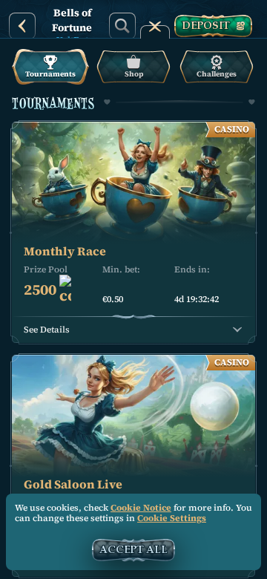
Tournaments (50, 74)
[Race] (155, 26)
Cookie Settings (171, 519)
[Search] (122, 26)
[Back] (22, 26)
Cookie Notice (141, 508)
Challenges (217, 74)
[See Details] (237, 330)
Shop (134, 74)
